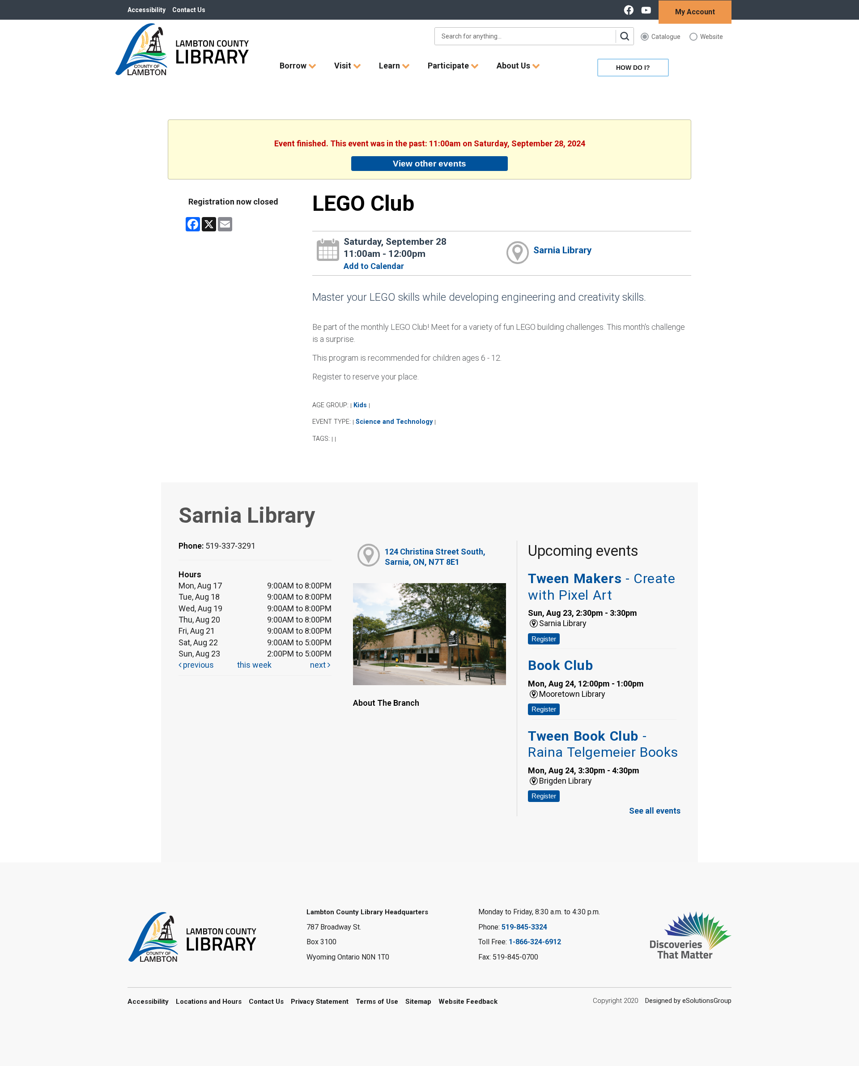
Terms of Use (377, 1002)
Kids (360, 405)
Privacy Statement (320, 1002)
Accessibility (147, 9)
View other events (429, 163)
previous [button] (197, 664)
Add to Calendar (374, 266)
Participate (449, 65)
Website (711, 36)
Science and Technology (394, 422)
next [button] (318, 664)
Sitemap (418, 1002)
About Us (514, 65)
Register (544, 639)
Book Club (560, 665)
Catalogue (665, 36)
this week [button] (254, 664)
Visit (343, 65)
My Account (695, 12)
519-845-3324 (524, 927)
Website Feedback (468, 1002)
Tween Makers (602, 586)
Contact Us (188, 9)
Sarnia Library (562, 250)
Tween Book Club (603, 744)
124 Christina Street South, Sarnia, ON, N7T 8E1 (435, 557)
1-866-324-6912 (535, 942)
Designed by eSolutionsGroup (688, 1001)
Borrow (294, 65)
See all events (654, 810)
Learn (390, 65)
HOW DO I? (633, 67)
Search (625, 36)
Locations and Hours (209, 1002)
